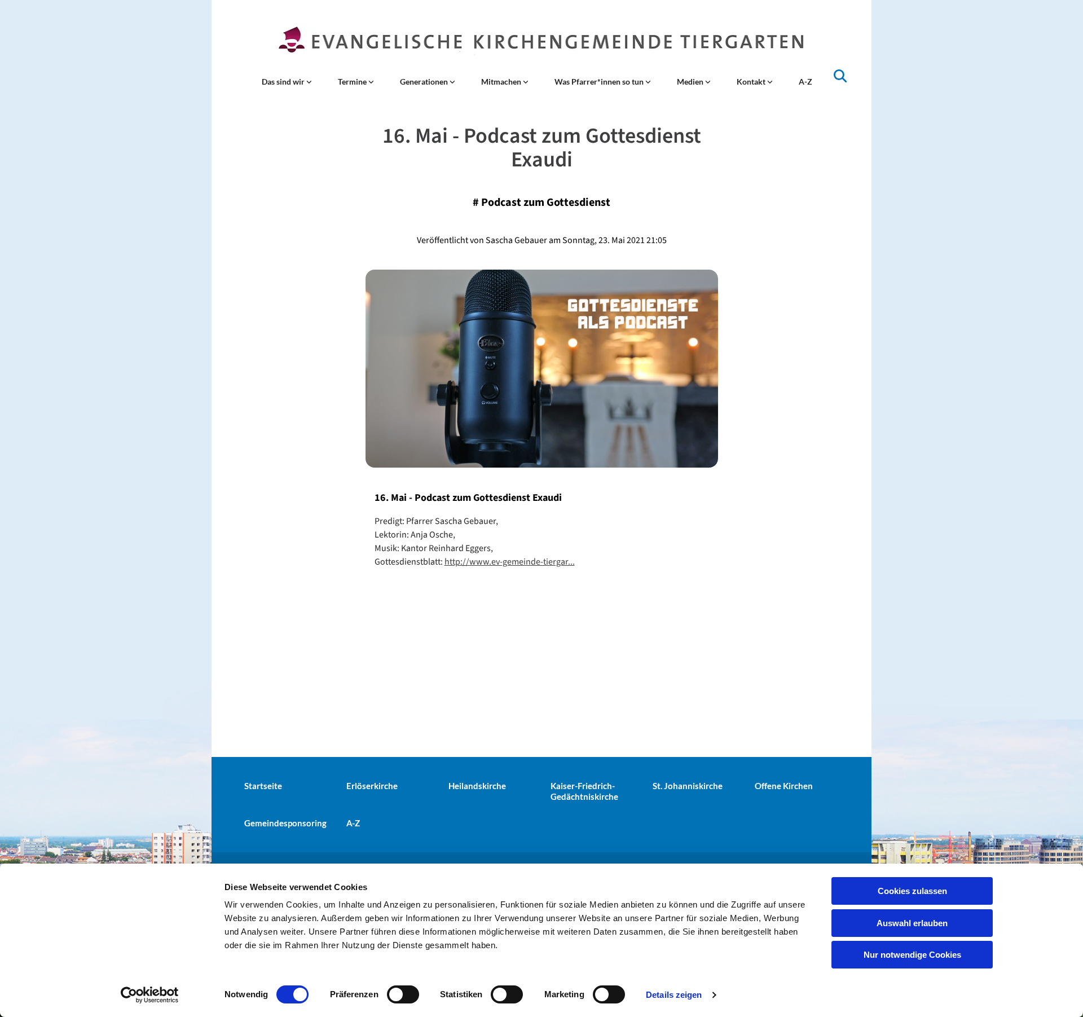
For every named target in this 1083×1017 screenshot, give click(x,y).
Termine (353, 81)
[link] (287, 82)
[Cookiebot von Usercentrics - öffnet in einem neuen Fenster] (149, 995)
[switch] (403, 994)
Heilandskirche (477, 786)
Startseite (263, 786)
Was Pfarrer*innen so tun (599, 81)
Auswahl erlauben (912, 923)
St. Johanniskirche (688, 786)
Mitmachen (502, 81)
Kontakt (752, 81)
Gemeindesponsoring (285, 823)
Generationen (425, 81)
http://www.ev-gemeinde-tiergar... (509, 562)
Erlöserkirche (372, 786)
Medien (691, 81)
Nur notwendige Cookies (912, 954)
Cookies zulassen (912, 891)
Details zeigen (674, 995)
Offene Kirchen (784, 786)
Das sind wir (284, 81)
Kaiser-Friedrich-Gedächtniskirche (584, 791)
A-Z (805, 81)
